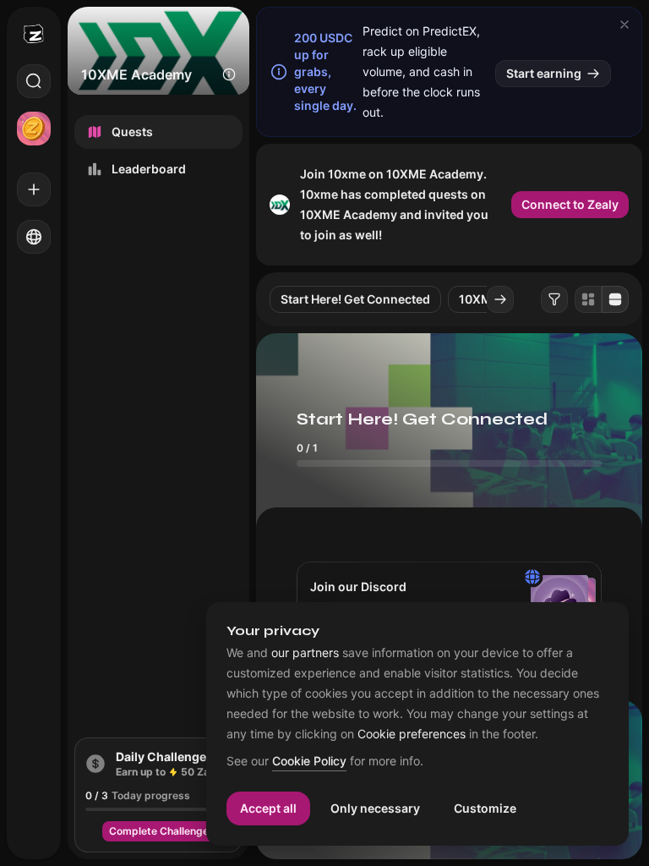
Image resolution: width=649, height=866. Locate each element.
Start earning (543, 73)
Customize (485, 808)
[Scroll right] (500, 299)
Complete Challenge (159, 831)
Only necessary (375, 808)
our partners (305, 653)
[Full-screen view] (615, 299)
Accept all (268, 808)
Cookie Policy (309, 761)
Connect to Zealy (570, 204)
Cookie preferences (411, 734)
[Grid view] (588, 299)
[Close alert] (624, 24)
